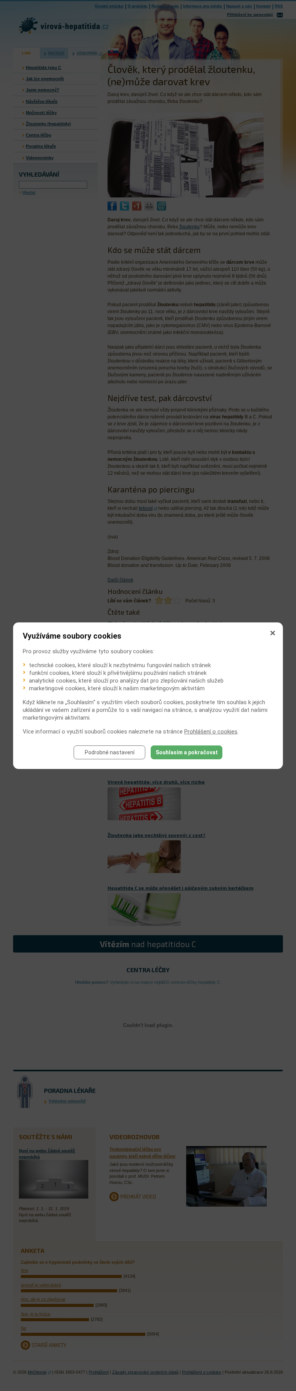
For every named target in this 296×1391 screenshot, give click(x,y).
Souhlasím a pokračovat (187, 752)
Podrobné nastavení (110, 752)
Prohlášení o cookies (210, 731)
